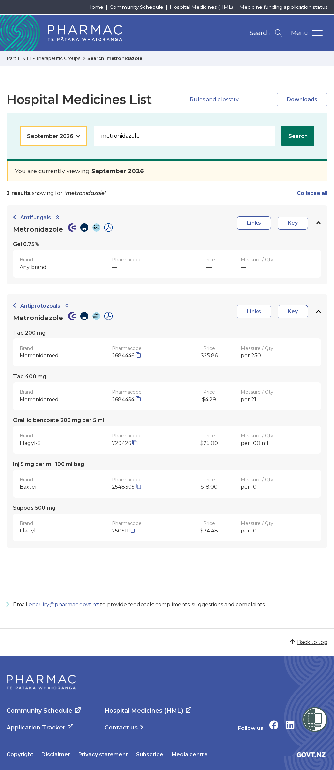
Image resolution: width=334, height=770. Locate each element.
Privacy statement (103, 754)
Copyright (20, 754)
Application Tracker (36, 727)
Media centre (190, 754)
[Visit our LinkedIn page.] (290, 724)
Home (95, 7)
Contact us (121, 727)
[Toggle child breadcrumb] (57, 217)
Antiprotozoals (40, 306)
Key (293, 223)
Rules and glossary (214, 99)
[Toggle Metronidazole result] (318, 223)
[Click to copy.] (138, 355)
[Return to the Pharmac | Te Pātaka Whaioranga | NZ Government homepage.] (41, 682)
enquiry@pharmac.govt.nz (64, 604)
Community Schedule (136, 7)
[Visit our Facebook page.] (274, 724)
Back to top (312, 642)
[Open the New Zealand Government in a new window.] (311, 754)
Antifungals (35, 217)
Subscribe (149, 754)
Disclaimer (55, 754)
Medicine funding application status (283, 7)
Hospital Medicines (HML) (201, 7)
